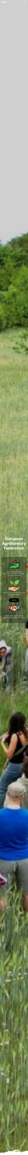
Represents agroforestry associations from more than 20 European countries (14, 573)
